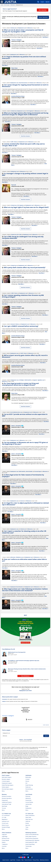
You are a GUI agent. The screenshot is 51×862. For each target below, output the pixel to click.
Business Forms (5, 838)
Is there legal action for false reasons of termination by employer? (23, 475)
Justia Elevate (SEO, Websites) (32, 840)
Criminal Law (13, 27)
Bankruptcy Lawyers (6, 777)
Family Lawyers (5, 787)
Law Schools (29, 794)
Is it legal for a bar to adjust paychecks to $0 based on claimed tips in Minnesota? (25, 504)
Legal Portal (12, 860)
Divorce (27, 781)
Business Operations (7, 798)
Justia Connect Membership (32, 834)
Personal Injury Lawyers (7, 789)
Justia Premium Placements (32, 838)
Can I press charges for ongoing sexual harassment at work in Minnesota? (25, 85)
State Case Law (29, 819)
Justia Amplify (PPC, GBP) (31, 842)
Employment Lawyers (7, 783)
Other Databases (6, 832)
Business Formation (6, 796)
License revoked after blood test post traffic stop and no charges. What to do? (23, 145)
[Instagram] (24, 857)
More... (3, 791)
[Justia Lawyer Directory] (32, 857)
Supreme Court (5, 821)
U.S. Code (4, 817)
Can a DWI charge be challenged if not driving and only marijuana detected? (22, 237)
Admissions (28, 798)
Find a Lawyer (6, 730)
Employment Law (22, 27)
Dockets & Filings (6, 827)
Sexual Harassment (23, 82)
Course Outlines (29, 802)
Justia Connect (5, 860)
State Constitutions (30, 815)
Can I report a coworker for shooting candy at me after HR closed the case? (24, 532)
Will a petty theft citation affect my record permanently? (24, 267)
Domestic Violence (15, 324)
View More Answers (25, 136)
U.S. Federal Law (6, 813)
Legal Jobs (4, 834)
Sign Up (47, 1)
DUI (26, 783)
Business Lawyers (6, 779)
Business (4, 794)
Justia (2, 4)
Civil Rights (21, 380)
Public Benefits (28, 380)
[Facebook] (23, 857)
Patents (3, 842)
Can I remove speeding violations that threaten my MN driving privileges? (23, 296)
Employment (5, 800)
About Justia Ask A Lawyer (10, 697)
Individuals (28, 775)
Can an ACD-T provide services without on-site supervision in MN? (24, 415)
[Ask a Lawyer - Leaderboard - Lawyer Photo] (4, 719)
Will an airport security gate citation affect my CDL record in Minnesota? (25, 356)
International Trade (6, 804)
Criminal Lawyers (6, 781)
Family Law (28, 787)
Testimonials (29, 846)
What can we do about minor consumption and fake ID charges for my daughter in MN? (22, 31)
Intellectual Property (6, 802)
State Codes (28, 817)
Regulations (4, 819)
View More (45, 37)
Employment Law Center (25, 690)
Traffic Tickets (13, 141)
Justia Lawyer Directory (31, 836)
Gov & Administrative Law (16, 412)
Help (22, 860)
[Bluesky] (28, 857)
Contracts (22, 500)
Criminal (27, 779)
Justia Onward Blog (30, 844)
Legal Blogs (4, 836)
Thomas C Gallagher (8, 716)
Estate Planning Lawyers (7, 785)
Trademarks (5, 844)
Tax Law (4, 808)
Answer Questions (43, 17)
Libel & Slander (29, 471)
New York (28, 825)
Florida (27, 823)
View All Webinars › (25, 676)
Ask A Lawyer (6, 4)
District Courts (5, 825)
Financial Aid (28, 800)
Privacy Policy (36, 860)
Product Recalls (5, 840)
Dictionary (28, 796)
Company (18, 860)
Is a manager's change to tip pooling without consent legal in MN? (25, 174)
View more (46, 725)
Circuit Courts (5, 823)
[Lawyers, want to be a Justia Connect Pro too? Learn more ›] (22, 425)
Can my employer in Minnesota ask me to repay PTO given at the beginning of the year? (25, 443)
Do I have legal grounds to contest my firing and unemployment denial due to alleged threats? (20, 384)
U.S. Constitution (6, 815)
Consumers (4, 699)
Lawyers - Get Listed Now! (25, 739)
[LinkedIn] (19, 857)
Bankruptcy (28, 777)
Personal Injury (37, 471)
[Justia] (10, 2)
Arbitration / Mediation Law (16, 557)
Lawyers (4, 701)
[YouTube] (21, 857)
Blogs (27, 806)
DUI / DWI (19, 234)
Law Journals (29, 804)
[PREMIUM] (6, 429)
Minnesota (13, 4)
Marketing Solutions (31, 832)
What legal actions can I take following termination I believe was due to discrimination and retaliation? (25, 590)
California (28, 821)
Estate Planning (29, 785)
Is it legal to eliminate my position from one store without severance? (24, 57)
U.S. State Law (29, 813)
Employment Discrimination (16, 586)
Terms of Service (28, 860)
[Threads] (26, 857)
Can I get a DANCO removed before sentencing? (21, 326)
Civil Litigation (30, 110)
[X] (30, 857)
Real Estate (4, 806)
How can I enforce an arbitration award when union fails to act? (24, 560)
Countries (4, 846)
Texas (27, 827)
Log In (42, 1)
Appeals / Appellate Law (38, 380)
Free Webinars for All (8, 649)
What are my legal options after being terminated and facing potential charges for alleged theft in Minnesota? (25, 114)
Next (25, 615)
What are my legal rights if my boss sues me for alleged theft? (26, 207)
